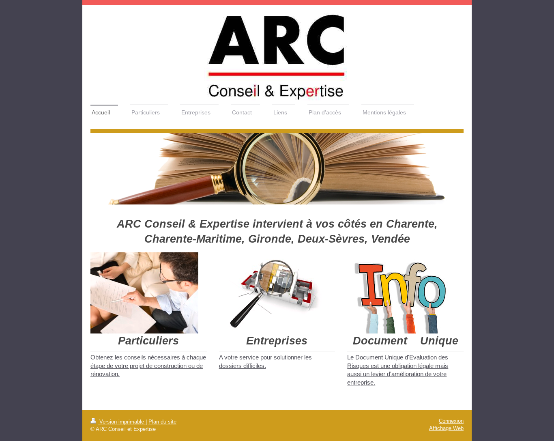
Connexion (451, 421)
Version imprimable (122, 422)
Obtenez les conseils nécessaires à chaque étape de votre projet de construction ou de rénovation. (148, 366)
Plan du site (162, 422)
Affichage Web (446, 428)
